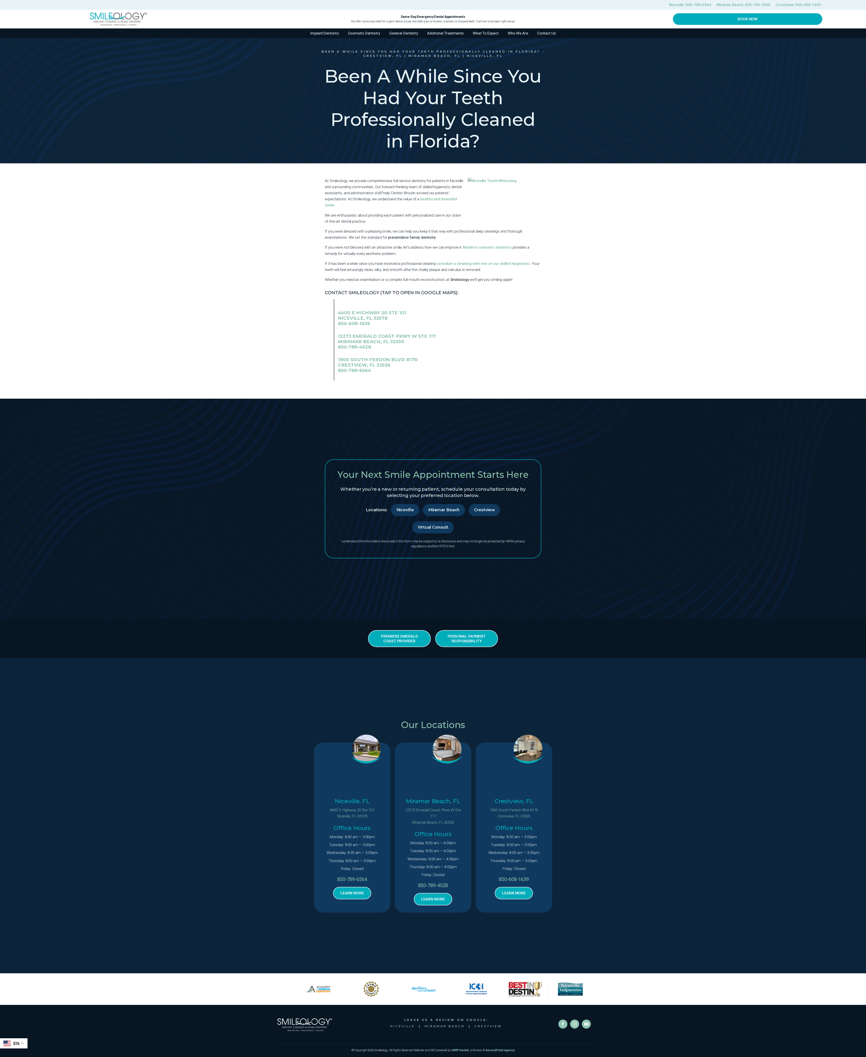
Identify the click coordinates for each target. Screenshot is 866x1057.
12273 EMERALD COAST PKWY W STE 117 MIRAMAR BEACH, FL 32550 (387, 338)
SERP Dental (460, 1050)
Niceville (405, 509)
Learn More (352, 893)
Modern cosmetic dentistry (487, 247)
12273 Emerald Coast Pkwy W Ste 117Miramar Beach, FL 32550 (433, 816)
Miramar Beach (444, 509)
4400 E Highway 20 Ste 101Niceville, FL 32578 (352, 813)
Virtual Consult (433, 527)
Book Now (748, 19)
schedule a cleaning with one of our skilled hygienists (483, 263)
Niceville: (690, 4)
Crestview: (798, 4)
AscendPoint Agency (500, 1050)
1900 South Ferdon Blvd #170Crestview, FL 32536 (514, 813)
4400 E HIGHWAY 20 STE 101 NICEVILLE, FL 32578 (372, 315)
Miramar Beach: (743, 4)
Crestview (484, 509)
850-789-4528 (354, 347)
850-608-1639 (354, 323)
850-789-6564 (354, 370)
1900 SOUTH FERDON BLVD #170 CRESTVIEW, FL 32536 (378, 362)
